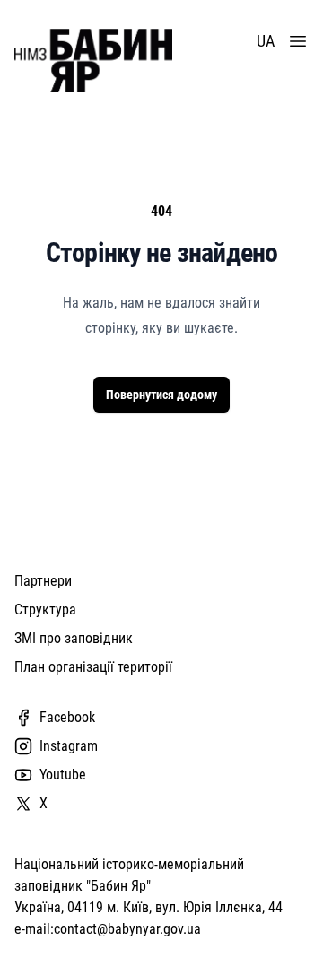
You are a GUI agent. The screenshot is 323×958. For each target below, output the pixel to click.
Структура (45, 609)
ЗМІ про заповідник (73, 638)
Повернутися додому (161, 395)
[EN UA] (269, 40)
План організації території (93, 666)
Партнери (43, 580)
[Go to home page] (93, 60)
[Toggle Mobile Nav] (298, 41)
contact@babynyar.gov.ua (127, 928)
